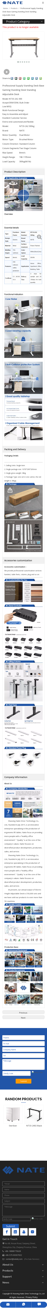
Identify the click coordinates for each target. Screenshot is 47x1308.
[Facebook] (6, 1232)
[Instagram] (32, 1232)
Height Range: (8, 157)
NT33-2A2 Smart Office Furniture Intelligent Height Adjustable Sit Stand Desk (34, 1131)
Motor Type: (8, 139)
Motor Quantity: (9, 135)
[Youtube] (24, 1232)
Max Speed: (7, 152)
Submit (23, 1081)
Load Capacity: (8, 161)
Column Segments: (10, 148)
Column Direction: (10, 144)
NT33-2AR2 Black (13, 1125)
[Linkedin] (15, 1232)
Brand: (5, 130)
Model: (5, 126)
